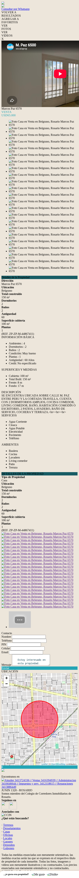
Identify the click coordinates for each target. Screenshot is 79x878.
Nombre (6, 636)
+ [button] (6, 678)
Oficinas (8, 834)
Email (4, 652)
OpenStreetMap (58, 763)
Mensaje (6, 664)
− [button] (6, 683)
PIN (3, 644)
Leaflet (45, 763)
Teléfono (6, 640)
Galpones (8, 848)
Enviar (5, 668)
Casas (6, 831)
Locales (7, 838)
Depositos (9, 844)
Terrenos (8, 825)
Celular (5, 648)
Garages (8, 841)
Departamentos (12, 828)
